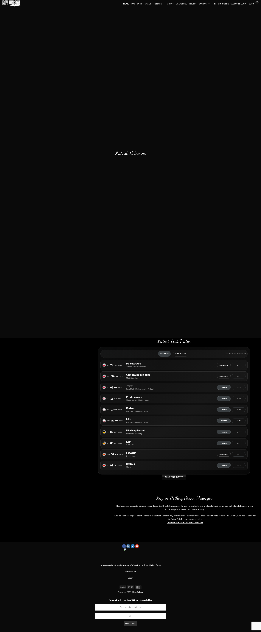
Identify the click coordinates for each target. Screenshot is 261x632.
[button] (230, 4)
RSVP (238, 365)
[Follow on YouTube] (137, 546)
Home (126, 4)
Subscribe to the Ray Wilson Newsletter (130, 600)
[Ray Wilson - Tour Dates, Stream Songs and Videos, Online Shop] (13, 3)
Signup (148, 4)
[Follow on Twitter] (133, 546)
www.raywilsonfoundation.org (115, 565)
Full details (180, 354)
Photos (193, 4)
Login (130, 577)
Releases (158, 4)
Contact (203, 4)
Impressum (130, 571)
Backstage (181, 4)
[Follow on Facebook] (124, 546)
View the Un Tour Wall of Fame (146, 565)
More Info (224, 365)
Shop (169, 4)
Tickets (224, 387)
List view (164, 354)
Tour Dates (136, 4)
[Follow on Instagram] (128, 546)
